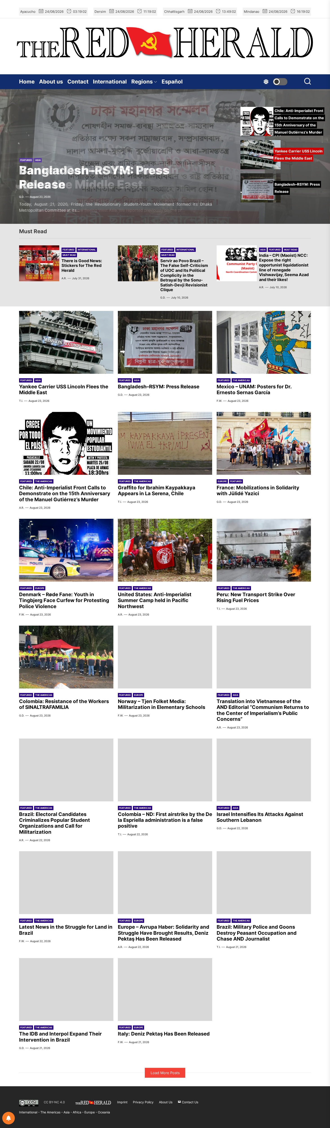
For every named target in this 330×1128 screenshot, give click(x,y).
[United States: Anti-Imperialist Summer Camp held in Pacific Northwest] (165, 550)
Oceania (104, 1112)
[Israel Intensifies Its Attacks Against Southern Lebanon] (264, 770)
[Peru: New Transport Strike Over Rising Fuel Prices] (264, 550)
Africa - (78, 1112)
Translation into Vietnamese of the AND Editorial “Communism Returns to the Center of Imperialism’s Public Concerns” (263, 710)
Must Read (69, 255)
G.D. (21, 196)
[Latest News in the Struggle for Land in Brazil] (66, 882)
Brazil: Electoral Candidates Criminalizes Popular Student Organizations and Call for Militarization (54, 823)
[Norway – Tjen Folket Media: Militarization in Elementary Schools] (165, 657)
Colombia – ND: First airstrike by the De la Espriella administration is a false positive (165, 820)
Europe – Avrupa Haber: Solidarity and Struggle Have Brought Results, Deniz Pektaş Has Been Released (163, 933)
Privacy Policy (143, 1102)
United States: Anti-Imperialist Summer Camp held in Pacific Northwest (154, 600)
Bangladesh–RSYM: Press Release (94, 177)
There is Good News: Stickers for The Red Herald (82, 265)
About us (51, 81)
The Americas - (52, 1112)
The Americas (241, 380)
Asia (38, 160)
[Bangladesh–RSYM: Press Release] (165, 342)
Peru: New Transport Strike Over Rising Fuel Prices (256, 597)
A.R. (64, 278)
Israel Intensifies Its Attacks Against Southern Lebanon (260, 817)
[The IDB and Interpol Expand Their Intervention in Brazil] (66, 989)
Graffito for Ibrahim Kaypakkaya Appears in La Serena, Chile (156, 490)
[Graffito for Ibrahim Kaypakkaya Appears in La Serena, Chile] (165, 443)
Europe (222, 481)
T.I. (21, 400)
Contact (77, 81)
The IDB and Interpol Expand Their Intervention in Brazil (60, 1036)
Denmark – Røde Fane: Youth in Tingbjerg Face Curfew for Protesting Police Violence (64, 600)
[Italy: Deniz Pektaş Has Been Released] (165, 989)
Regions (142, 81)
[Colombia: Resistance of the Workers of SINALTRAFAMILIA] (66, 657)
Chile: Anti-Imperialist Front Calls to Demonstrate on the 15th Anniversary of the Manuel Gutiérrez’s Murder (64, 493)
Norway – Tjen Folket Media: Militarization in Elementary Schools (161, 704)
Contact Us (189, 1102)
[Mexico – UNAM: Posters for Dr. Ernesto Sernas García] (264, 342)
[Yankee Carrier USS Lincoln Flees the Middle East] (66, 342)
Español (172, 81)
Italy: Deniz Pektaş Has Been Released (164, 1034)
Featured (26, 160)
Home (27, 81)
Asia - (68, 1112)
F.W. (219, 400)
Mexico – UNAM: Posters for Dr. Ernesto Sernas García (254, 389)
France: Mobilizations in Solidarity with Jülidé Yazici (258, 490)
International (110, 81)
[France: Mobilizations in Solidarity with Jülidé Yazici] (264, 443)
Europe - (91, 1112)
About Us (165, 1102)
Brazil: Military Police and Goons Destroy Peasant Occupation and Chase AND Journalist (257, 933)
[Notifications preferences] (8, 1118)
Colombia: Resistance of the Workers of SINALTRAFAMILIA (64, 704)
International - (29, 1112)
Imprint (122, 1102)
